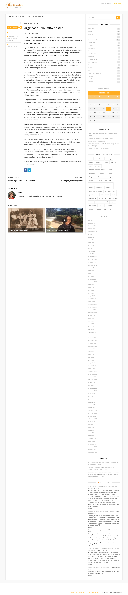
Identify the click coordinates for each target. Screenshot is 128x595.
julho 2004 (91, 352)
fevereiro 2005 (92, 332)
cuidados (97, 166)
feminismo (101, 173)
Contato (118, 4)
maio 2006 (91, 290)
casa (90, 166)
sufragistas (92, 205)
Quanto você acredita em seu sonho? (99, 148)
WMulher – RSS (105, 482)
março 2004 (91, 363)
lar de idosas (92, 462)
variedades (109, 205)
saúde (91, 202)
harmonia (99, 180)
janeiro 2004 (91, 368)
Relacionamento (20, 16)
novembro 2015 (92, 259)
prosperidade (102, 198)
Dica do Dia (103, 42)
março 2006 (91, 296)
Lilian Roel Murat (93, 472)
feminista (109, 173)
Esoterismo (103, 48)
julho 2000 (91, 424)
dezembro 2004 (92, 338)
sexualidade (13, 38)
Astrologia (103, 28)
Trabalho (103, 76)
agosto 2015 (91, 268)
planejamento (105, 195)
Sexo (103, 70)
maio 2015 (91, 276)
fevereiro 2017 (92, 226)
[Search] (118, 17)
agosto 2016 (91, 234)
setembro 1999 (92, 452)
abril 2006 (91, 293)
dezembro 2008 (92, 279)
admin (10, 33)
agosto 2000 (91, 421)
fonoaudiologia (108, 177)
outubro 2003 (92, 377)
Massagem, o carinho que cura (72, 181)
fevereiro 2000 (92, 438)
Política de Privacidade (78, 592)
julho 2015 (91, 270)
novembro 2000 (92, 413)
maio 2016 (91, 242)
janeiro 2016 (91, 254)
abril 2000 (91, 433)
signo (112, 202)
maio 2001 (91, 396)
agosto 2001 (91, 393)
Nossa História (106, 4)
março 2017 (91, 223)
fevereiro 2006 (92, 298)
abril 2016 (91, 245)
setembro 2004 (92, 346)
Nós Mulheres (103, 54)
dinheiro (110, 169)
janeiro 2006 (91, 301)
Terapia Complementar (103, 73)
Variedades (103, 79)
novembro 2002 (92, 391)
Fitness (103, 51)
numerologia (99, 187)
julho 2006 (91, 284)
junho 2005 (91, 321)
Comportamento (103, 40)
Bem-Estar (103, 34)
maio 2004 (91, 357)
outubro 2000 (92, 416)
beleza (91, 162)
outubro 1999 (92, 449)
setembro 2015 (92, 265)
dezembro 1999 (92, 444)
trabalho (101, 205)
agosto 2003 (91, 382)
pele (97, 195)
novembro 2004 (92, 340)
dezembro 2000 (92, 410)
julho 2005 (91, 318)
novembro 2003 (92, 374)
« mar (89, 124)
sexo (8, 38)
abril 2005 (91, 326)
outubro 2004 (92, 343)
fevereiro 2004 (92, 366)
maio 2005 (91, 324)
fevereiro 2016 (92, 251)
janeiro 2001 (91, 407)
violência (98, 209)
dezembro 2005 (92, 304)
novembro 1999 (92, 447)
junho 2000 (91, 427)
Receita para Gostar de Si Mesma (109, 472)
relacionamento (13, 36)
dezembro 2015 (92, 256)
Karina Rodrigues (93, 474)
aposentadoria (99, 159)
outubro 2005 (92, 310)
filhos (99, 177)
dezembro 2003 (92, 371)
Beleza (103, 31)
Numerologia (103, 56)
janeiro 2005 (91, 335)
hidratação (108, 180)
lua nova (110, 184)
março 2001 (91, 402)
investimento (93, 184)
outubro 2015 (92, 262)
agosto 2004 (91, 349)
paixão (91, 195)
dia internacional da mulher (96, 169)
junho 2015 (91, 273)
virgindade (10, 40)
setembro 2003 (92, 379)
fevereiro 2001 (92, 405)
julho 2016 (91, 237)
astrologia (109, 159)
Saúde (103, 65)
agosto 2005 (91, 315)
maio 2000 (91, 430)
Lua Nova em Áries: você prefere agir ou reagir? (101, 138)
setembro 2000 (92, 419)
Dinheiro (103, 45)
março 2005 (91, 329)
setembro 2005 (92, 312)
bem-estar (99, 162)
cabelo (106, 162)
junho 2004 (91, 354)
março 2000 (91, 435)
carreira (113, 162)
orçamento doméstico (95, 191)
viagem (91, 209)
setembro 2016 (92, 231)
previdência (92, 198)
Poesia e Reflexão (103, 59)
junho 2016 (91, 240)
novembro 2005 (92, 307)
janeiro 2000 (91, 441)
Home (12, 16)
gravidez (91, 180)
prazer (113, 195)
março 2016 (91, 248)
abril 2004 (91, 360)
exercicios (92, 173)
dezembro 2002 (92, 388)
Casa (103, 37)
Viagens (103, 81)
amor (90, 159)
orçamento (109, 187)
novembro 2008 (92, 282)
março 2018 (91, 220)
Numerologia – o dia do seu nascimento (22, 181)
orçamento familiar (110, 191)
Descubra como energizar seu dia (98, 141)
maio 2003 (91, 385)
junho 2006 (91, 287)
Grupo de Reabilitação (94, 467)
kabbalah (102, 184)
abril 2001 (91, 399)
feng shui (91, 177)
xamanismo (107, 209)
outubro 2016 (92, 228)
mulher (91, 187)
